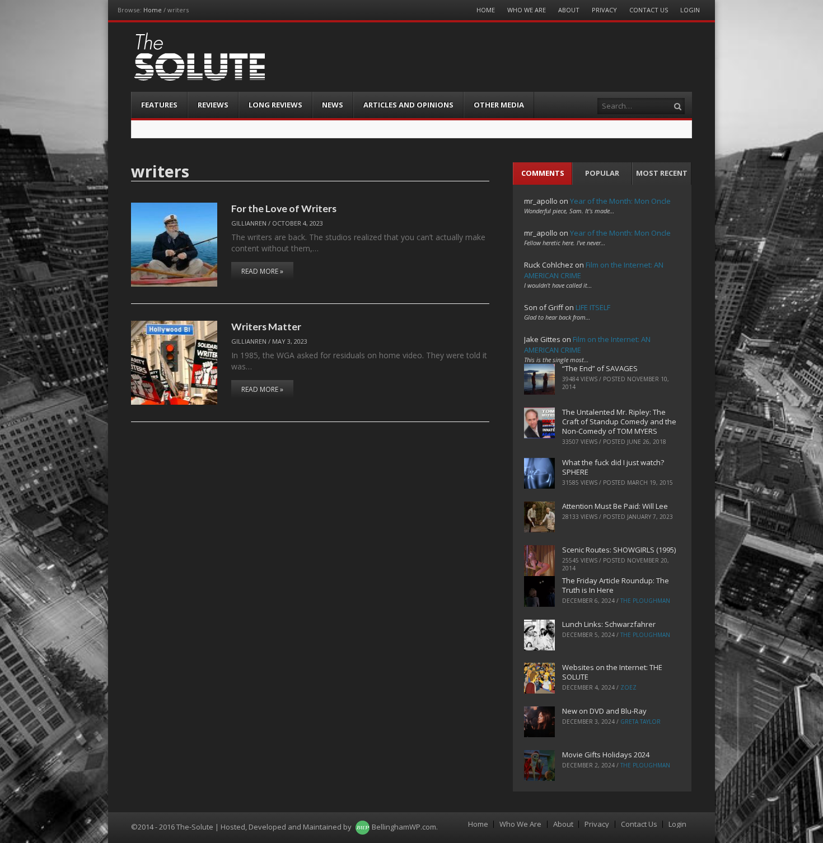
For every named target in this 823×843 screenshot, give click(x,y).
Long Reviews (275, 105)
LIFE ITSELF (593, 307)
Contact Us (648, 10)
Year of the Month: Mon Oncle (620, 201)
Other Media (499, 105)
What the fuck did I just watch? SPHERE (613, 467)
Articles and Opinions (408, 105)
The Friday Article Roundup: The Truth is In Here (615, 585)
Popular (602, 173)
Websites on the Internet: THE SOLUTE (612, 672)
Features (159, 105)
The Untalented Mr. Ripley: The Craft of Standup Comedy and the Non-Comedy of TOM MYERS (619, 421)
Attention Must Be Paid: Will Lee (615, 506)
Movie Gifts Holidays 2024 (605, 755)
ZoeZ (628, 687)
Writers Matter (266, 326)
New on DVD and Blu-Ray (604, 711)
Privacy (604, 10)
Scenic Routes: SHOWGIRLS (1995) (619, 550)
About (568, 10)
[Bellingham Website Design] (362, 827)
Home (152, 10)
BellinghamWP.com (404, 827)
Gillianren (248, 223)
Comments (542, 173)
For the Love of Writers (283, 208)
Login (690, 10)
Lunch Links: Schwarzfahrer (609, 624)
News (332, 105)
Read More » (262, 271)
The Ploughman (645, 601)
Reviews (213, 105)
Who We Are (526, 10)
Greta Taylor (640, 721)
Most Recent (662, 173)
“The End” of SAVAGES (600, 368)
